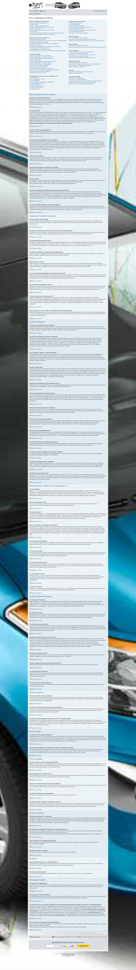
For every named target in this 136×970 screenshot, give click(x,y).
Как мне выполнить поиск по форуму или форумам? (81, 51)
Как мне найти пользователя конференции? (79, 56)
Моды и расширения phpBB (68, 955)
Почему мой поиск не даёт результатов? (78, 53)
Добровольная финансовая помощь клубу (68, 942)
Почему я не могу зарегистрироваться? (39, 25)
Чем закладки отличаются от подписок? (78, 62)
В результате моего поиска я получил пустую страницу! (82, 54)
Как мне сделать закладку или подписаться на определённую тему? (85, 63)
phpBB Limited (78, 885)
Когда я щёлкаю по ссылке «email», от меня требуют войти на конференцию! (48, 50)
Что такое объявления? (35, 84)
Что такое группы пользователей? (77, 25)
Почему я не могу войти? (36, 28)
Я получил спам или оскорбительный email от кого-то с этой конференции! (86, 40)
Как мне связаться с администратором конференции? (81, 83)
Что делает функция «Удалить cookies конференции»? (42, 34)
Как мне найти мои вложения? (76, 73)
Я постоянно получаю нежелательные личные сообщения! (82, 39)
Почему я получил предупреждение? (38, 67)
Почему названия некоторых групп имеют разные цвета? (82, 30)
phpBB (88, 266)
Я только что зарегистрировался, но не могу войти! (42, 27)
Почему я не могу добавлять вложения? (39, 65)
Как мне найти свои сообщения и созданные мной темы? (82, 57)
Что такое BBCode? (34, 77)
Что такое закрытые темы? (36, 87)
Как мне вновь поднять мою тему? (38, 72)
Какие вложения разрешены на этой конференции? (81, 71)
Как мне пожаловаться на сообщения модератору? (42, 68)
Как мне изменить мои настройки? (38, 39)
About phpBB (33, 888)
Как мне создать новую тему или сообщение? (40, 55)
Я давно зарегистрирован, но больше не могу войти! (42, 30)
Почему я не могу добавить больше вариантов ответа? (43, 61)
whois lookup (56, 907)
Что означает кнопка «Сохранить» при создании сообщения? (44, 69)
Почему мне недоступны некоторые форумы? (40, 64)
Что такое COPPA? (34, 24)
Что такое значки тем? (35, 89)
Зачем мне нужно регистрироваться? (38, 23)
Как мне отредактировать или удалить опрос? (40, 62)
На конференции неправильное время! (39, 42)
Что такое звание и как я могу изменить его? (40, 49)
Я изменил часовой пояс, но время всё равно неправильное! (44, 43)
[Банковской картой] (71, 946)
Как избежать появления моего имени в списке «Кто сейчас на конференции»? (48, 40)
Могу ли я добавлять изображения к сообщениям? (41, 81)
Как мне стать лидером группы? (76, 28)
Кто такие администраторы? (75, 23)
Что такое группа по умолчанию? (76, 31)
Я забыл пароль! (33, 31)
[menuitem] (37, 11)
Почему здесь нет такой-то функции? (77, 79)
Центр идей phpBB (40, 898)
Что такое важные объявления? (37, 83)
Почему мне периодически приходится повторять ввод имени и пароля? (47, 33)
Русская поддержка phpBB (68, 954)
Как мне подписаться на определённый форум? (80, 65)
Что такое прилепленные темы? (37, 86)
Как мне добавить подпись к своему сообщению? (41, 58)
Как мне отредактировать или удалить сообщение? (42, 57)
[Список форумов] (37, 5)
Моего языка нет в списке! (36, 45)
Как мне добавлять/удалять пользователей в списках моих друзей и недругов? (87, 47)
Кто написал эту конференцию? (76, 78)
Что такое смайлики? (35, 80)
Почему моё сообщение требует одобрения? (40, 71)
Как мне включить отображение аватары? (39, 47)
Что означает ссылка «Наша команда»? (78, 33)
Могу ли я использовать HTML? (37, 79)
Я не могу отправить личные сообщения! (78, 37)
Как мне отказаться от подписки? (76, 66)
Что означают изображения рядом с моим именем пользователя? (45, 46)
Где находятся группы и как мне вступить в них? (80, 27)
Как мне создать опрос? (35, 59)
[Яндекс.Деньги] (65, 946)
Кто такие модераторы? (74, 24)
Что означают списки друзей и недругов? (78, 45)
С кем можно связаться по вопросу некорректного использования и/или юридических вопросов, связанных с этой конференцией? (86, 81)
